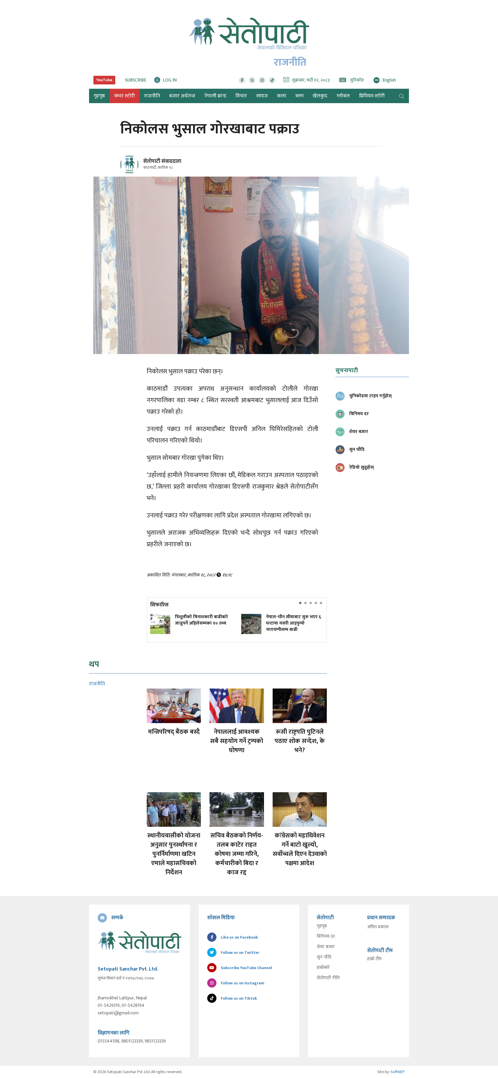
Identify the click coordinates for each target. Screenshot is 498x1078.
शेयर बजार (326, 947)
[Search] (402, 96)
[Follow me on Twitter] (137, 168)
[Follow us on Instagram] (262, 80)
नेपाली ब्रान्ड (215, 96)
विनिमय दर (326, 936)
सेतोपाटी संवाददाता (162, 161)
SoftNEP (398, 1071)
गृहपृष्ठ (322, 926)
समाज (262, 96)
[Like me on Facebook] (132, 173)
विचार (241, 96)
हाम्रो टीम (374, 959)
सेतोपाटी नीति (328, 978)
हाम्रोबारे (323, 967)
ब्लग (299, 96)
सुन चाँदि (324, 957)
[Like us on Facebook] (242, 80)
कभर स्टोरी (124, 96)
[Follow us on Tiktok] (272, 80)
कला (281, 96)
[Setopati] (139, 942)
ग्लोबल (343, 96)
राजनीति (152, 96)
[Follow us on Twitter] (252, 80)
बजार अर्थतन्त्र (182, 96)
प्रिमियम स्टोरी (372, 96)
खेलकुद (320, 96)
